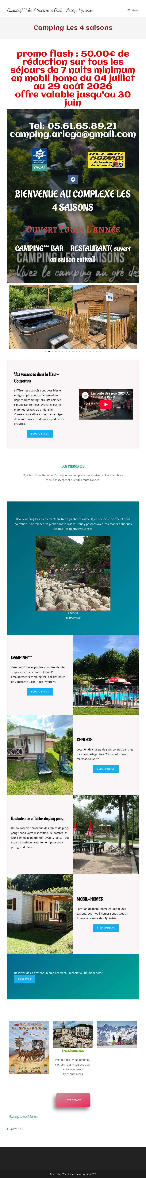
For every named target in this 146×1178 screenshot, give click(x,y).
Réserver (24, 979)
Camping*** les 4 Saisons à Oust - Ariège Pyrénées (50, 10)
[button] (13, 316)
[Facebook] (73, 179)
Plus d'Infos (40, 433)
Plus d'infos (40, 691)
